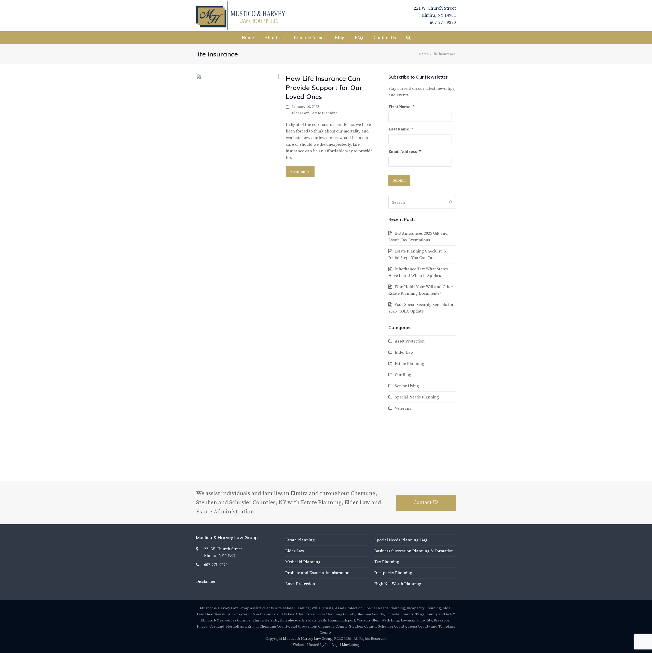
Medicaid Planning (302, 562)
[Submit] (450, 202)
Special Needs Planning (417, 397)
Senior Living (407, 386)
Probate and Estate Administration (317, 572)
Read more (300, 171)
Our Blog (403, 374)
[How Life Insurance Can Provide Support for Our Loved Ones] (237, 264)
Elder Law (300, 113)
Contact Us (426, 502)
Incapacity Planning (393, 572)
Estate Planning (323, 113)
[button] (408, 38)
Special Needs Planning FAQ (400, 540)
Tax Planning (386, 562)
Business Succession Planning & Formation (414, 551)
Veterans (403, 408)
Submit (399, 180)
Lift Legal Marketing (342, 644)
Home (424, 54)
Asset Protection (410, 341)
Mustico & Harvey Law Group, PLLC (313, 638)
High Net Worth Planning (397, 583)
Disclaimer (206, 581)
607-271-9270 (443, 22)
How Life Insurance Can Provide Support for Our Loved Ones (324, 87)
